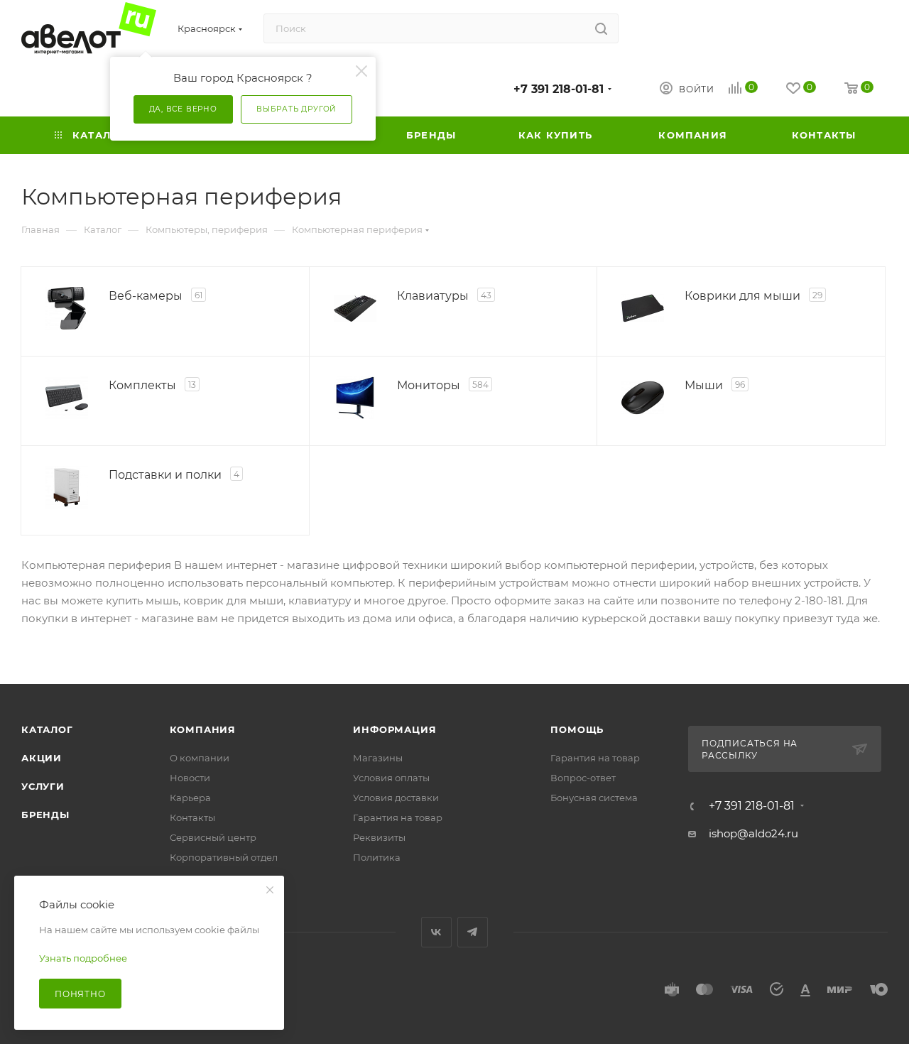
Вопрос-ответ (583, 777)
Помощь (577, 729)
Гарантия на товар (397, 817)
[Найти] (601, 28)
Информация (394, 729)
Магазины (378, 757)
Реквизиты (379, 837)
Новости (190, 777)
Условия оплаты (391, 777)
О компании (199, 757)
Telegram (472, 932)
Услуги (43, 786)
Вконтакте (436, 932)
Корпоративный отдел (224, 857)
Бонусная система (594, 797)
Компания (203, 729)
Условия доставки (396, 797)
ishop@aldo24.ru (753, 833)
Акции (41, 757)
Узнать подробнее (83, 958)
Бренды (45, 814)
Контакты (192, 817)
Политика (377, 857)
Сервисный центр (213, 837)
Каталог (47, 729)
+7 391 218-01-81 (558, 89)
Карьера (190, 797)
